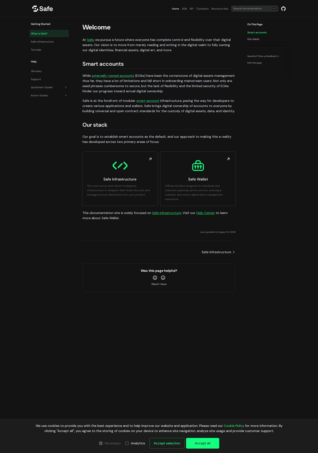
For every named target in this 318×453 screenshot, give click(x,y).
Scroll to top (253, 69)
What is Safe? (39, 33)
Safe (90, 40)
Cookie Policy (234, 426)
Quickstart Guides (42, 87)
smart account (147, 101)
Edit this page (254, 62)
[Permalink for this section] (128, 63)
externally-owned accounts (113, 75)
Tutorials (36, 49)
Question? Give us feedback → (263, 56)
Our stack (253, 39)
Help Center (205, 213)
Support (36, 79)
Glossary (36, 71)
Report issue (159, 284)
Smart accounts (257, 32)
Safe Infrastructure (42, 41)
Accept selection (167, 443)
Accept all (202, 443)
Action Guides (39, 95)
